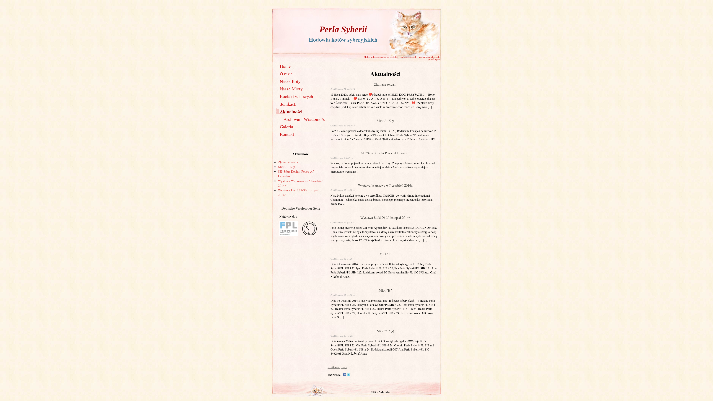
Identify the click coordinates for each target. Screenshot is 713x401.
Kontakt (287, 134)
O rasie (286, 74)
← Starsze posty (337, 367)
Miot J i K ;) (286, 166)
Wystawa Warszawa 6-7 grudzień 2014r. (385, 185)
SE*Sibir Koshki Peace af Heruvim (385, 153)
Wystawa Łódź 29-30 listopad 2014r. (385, 217)
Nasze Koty (290, 81)
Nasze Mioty (291, 89)
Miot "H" (385, 290)
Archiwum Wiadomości (305, 119)
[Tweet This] (348, 375)
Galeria (286, 127)
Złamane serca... (289, 162)
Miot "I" (385, 254)
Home (285, 66)
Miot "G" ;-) (385, 331)
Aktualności (291, 111)
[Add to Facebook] (344, 375)
